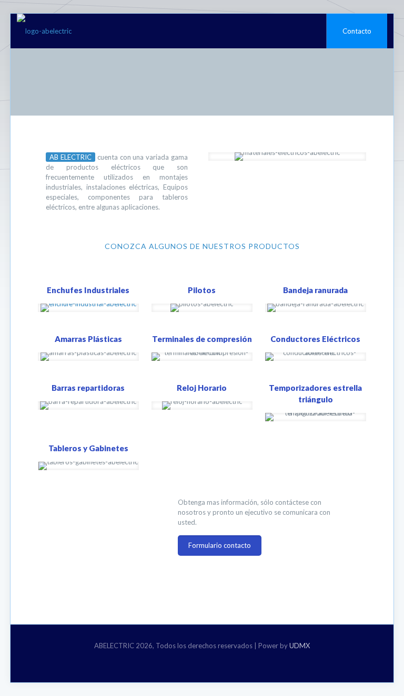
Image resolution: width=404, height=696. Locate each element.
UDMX (299, 645)
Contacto (356, 31)
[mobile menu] (309, 31)
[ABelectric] (44, 31)
